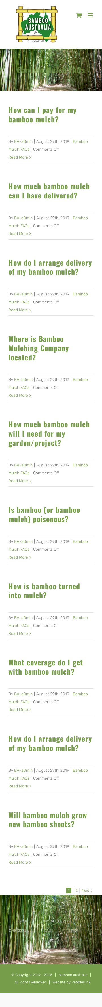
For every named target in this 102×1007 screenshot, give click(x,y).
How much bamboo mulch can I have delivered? (49, 190)
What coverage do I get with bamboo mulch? (45, 667)
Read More (18, 157)
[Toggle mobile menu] (91, 15)
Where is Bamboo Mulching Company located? (38, 347)
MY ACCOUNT (56, 921)
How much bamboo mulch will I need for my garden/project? (49, 433)
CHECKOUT (19, 930)
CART (49, 930)
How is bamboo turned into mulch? (44, 590)
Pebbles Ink (80, 982)
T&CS (73, 930)
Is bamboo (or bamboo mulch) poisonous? (44, 514)
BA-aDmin (23, 141)
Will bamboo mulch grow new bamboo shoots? (47, 819)
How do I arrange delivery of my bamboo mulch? (50, 267)
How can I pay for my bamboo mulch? (42, 114)
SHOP (23, 921)
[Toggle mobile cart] (79, 15)
